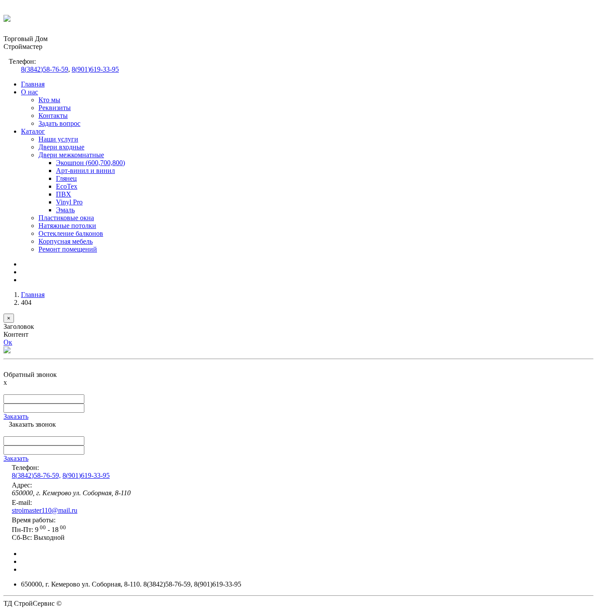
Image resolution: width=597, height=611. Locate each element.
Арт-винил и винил (85, 170)
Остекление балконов (70, 233)
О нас (29, 92)
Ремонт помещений (67, 249)
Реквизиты (54, 107)
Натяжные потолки (67, 225)
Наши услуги (58, 139)
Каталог (33, 131)
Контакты (53, 115)
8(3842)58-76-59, (36, 475)
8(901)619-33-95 (95, 69)
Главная (33, 84)
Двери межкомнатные (71, 155)
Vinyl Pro (69, 202)
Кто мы (49, 100)
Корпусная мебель (65, 241)
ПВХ (63, 194)
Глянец (66, 178)
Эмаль (65, 210)
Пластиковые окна (66, 217)
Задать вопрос (59, 123)
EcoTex (66, 186)
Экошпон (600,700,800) (90, 162)
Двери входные (61, 147)
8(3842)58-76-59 (44, 69)
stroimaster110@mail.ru (44, 510)
